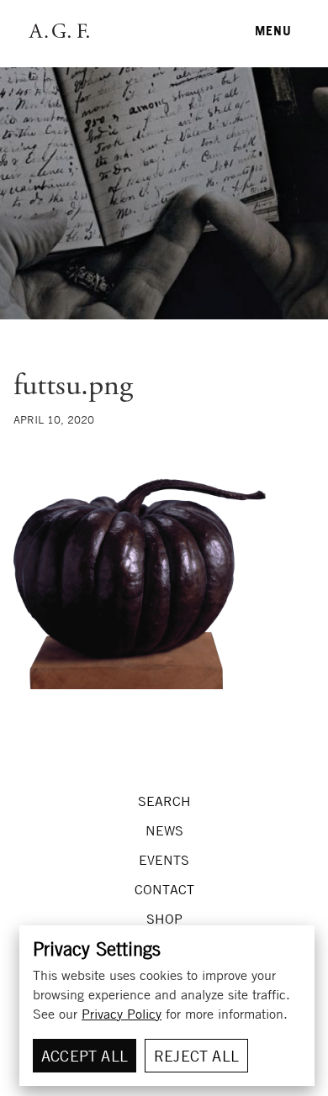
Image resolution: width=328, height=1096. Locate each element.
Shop (164, 918)
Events (164, 859)
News (164, 830)
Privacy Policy (121, 1013)
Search (164, 801)
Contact (164, 889)
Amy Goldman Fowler (57, 31)
